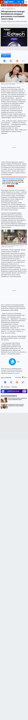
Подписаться (5, 55)
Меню (2, 2)
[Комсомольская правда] (8, 2)
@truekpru (16, 373)
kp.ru (25, 377)
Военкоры (17, 5)
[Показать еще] (23, 61)
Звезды (3, 8)
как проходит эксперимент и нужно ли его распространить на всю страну (13, 181)
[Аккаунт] (26, 2)
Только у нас (10, 5)
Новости (3, 5)
